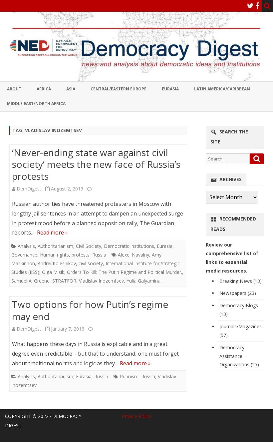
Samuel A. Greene (30, 281)
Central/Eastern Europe (118, 89)
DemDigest (29, 188)
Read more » (52, 232)
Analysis (26, 246)
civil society (91, 263)
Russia (99, 255)
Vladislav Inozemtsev (101, 281)
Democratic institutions (129, 246)
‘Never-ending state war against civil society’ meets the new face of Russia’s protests (96, 164)
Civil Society (88, 246)
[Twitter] (250, 5)
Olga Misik (53, 272)
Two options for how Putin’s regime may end (90, 310)
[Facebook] (257, 5)
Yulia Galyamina (143, 281)
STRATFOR (64, 281)
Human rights (54, 255)
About (14, 89)
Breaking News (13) (240, 281)
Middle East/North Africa (36, 103)
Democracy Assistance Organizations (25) (239, 356)
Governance (24, 255)
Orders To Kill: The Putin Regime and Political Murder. (124, 272)
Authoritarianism (55, 246)
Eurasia (170, 89)
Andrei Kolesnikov (57, 263)
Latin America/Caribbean (222, 89)
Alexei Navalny (133, 255)
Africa (44, 89)
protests (81, 255)
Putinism (129, 376)
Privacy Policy (136, 416)
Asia (70, 89)
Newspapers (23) (237, 293)
